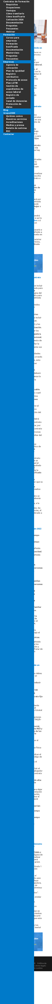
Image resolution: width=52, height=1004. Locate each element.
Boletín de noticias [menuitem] (16, 128)
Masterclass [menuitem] (12, 53)
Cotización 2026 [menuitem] (14, 19)
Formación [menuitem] (9, 35)
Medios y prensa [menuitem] (15, 125)
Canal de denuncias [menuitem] (16, 101)
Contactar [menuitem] (8, 134)
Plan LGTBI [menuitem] (12, 83)
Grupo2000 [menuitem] (9, 113)
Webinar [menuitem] (10, 32)
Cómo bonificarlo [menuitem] (15, 16)
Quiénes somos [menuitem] (14, 116)
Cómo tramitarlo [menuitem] (15, 13)
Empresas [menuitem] (8, 62)
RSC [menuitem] (8, 131)
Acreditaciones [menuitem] (14, 122)
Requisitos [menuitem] (12, 4)
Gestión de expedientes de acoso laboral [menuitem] (14, 89)
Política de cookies (34, 968)
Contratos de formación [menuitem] (16, 1)
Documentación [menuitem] (14, 22)
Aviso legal (40, 966)
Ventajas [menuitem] (11, 10)
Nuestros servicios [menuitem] (16, 119)
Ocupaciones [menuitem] (13, 7)
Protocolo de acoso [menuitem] (16, 80)
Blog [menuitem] (5, 110)
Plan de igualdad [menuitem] (15, 71)
